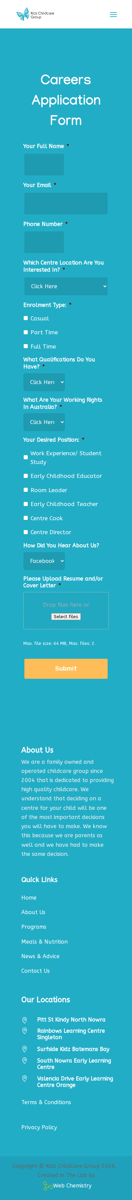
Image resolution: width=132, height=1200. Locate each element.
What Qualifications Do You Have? (59, 363)
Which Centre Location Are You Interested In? (63, 266)
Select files (66, 616)
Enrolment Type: (47, 305)
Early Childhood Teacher (64, 504)
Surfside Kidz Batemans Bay (73, 1049)
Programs (33, 927)
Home (29, 897)
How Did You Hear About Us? (61, 545)
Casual (39, 318)
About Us (33, 912)
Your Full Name (46, 146)
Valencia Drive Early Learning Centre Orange (75, 1081)
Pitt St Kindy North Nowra (71, 1019)
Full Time (43, 346)
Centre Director (50, 532)
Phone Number (45, 224)
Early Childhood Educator (66, 475)
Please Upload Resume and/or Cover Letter (63, 582)
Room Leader (48, 490)
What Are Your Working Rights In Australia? (62, 403)
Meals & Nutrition (44, 942)
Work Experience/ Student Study (66, 457)
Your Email (39, 185)
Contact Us (35, 971)
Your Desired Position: (53, 440)
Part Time (44, 332)
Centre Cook (46, 518)
